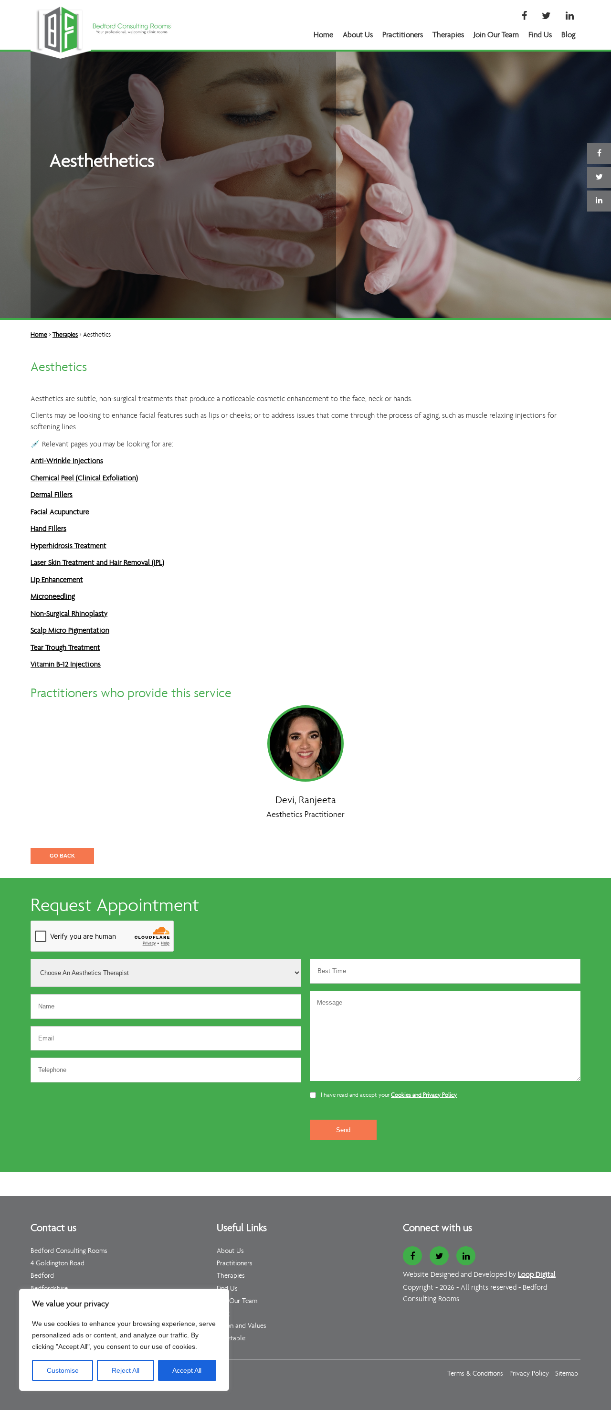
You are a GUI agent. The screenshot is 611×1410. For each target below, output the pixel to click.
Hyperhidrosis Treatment (68, 546)
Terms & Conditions (475, 1374)
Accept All (186, 1370)
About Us (358, 35)
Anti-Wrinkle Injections (67, 461)
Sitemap (566, 1374)
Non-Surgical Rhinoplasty (69, 614)
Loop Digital (537, 1275)
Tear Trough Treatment (65, 648)
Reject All (125, 1370)
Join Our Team (496, 35)
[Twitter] (546, 16)
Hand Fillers (48, 529)
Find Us (540, 35)
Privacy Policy (529, 1374)
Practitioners (402, 35)
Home (323, 35)
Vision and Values (241, 1326)
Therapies (448, 35)
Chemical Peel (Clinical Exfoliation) (84, 478)
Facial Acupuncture (60, 512)
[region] (124, 1340)
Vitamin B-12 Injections (66, 664)
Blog (568, 35)
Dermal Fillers (52, 495)
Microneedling (53, 597)
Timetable (231, 1338)
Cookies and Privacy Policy (424, 1095)
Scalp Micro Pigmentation (70, 631)
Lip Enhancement (57, 580)
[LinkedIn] (570, 16)
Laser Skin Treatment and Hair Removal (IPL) (97, 563)
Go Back (62, 856)
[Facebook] (524, 16)
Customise (63, 1370)
